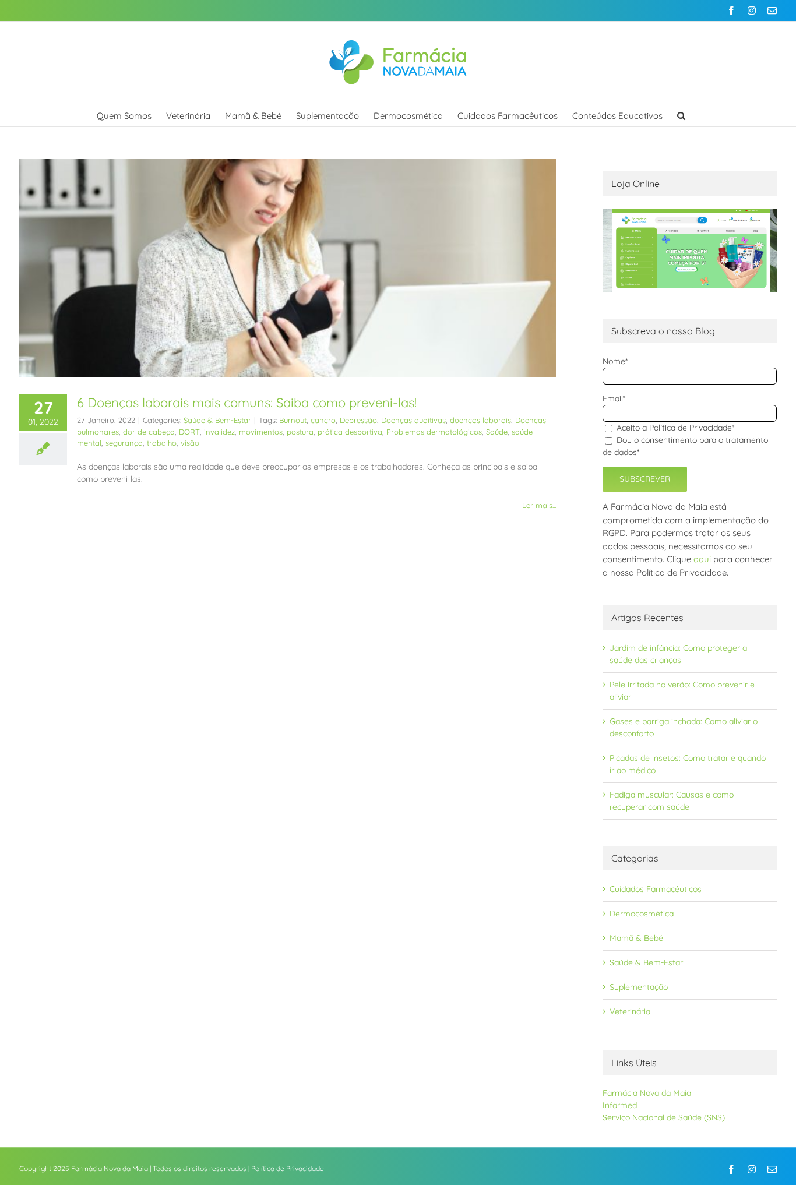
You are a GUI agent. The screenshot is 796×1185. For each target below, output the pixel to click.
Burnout (293, 420)
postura (300, 431)
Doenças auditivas (413, 420)
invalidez (219, 431)
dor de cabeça (149, 431)
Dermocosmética (642, 913)
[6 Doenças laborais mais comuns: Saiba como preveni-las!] (287, 268)
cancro (323, 420)
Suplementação (639, 987)
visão (190, 442)
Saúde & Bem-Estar (217, 420)
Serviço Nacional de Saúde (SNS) (664, 1117)
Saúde (497, 431)
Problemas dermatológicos (434, 431)
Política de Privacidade (287, 1168)
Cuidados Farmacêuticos (656, 889)
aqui (702, 559)
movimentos (261, 431)
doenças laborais (480, 420)
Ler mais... (539, 505)
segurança (124, 442)
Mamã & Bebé (636, 938)
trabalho (162, 442)
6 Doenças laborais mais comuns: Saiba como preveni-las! (247, 402)
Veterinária (630, 1011)
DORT (189, 431)
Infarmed (620, 1105)
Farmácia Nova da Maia (647, 1093)
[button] (681, 114)
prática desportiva (350, 431)
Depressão (358, 420)
